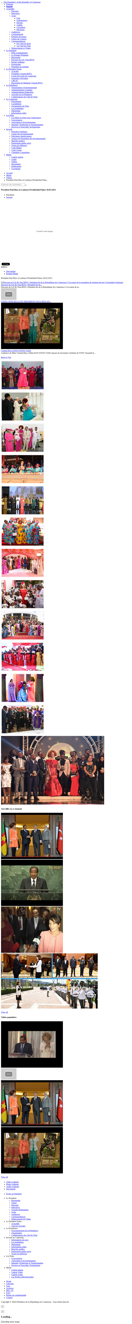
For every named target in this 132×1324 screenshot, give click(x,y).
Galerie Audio (17, 1275)
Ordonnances (21, 20)
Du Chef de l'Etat (23, 43)
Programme (16, 64)
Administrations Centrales (21, 90)
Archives (10, 1288)
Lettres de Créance (19, 39)
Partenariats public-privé (21, 143)
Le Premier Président (19, 55)
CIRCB (14, 81)
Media (8, 175)
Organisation (16, 1233)
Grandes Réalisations (19, 1210)
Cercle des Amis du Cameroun (23, 76)
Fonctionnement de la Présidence (24, 1231)
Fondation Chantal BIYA (21, 74)
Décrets (19, 23)
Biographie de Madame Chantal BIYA (27, 83)
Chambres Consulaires (20, 152)
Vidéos (14, 162)
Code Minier (16, 148)
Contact (9, 1297)
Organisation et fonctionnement (24, 87)
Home (8, 1281)
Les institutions (17, 108)
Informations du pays (19, 1240)
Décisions (20, 30)
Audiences (15, 32)
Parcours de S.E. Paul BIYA (22, 60)
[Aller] (26, 185)
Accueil (9, 173)
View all (4, 1012)
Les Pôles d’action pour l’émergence (26, 118)
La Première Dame (14, 69)
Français (9, 4)
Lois (18, 18)
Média (8, 155)
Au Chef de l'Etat (23, 46)
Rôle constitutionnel (19, 53)
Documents (16, 164)
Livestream (15, 169)
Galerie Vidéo (17, 1272)
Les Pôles (10, 115)
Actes (13, 16)
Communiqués (17, 34)
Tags (8, 1286)
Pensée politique (18, 62)
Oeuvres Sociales (18, 1226)
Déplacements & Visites (21, 1219)
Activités (15, 71)
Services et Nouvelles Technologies (25, 127)
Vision (14, 1203)
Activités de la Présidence (21, 94)
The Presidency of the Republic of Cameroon (22, 2)
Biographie (15, 57)
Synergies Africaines (19, 78)
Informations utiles (18, 113)
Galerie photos (17, 157)
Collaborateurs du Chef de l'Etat (24, 97)
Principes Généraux (19, 132)
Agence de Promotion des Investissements (28, 138)
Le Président (11, 50)
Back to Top (6, 357)
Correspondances (18, 41)
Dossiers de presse (18, 37)
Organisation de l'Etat (20, 106)
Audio (13, 159)
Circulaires (20, 27)
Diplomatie (15, 111)
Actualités (10, 9)
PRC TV (10, 1291)
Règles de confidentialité (16, 1295)
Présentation (16, 101)
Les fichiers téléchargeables (22, 1277)
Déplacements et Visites (21, 48)
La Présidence (12, 85)
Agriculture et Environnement (23, 122)
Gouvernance (16, 120)
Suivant (9, 197)
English (9, 6)
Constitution (16, 104)
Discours (15, 11)
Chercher (10, 1284)
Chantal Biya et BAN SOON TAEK (16, 351)
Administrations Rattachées (22, 92)
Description (11, 271)
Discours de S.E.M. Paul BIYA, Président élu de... (21, 285)
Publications (16, 166)
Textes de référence (19, 145)
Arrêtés (19, 25)
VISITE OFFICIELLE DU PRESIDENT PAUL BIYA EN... (26, 301)
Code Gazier (16, 150)
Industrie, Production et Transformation (27, 125)
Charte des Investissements (22, 134)
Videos (9, 178)
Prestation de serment (20, 67)
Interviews (15, 13)
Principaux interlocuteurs (21, 136)
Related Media (12, 274)
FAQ (8, 1293)
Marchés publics (18, 141)
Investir (9, 129)
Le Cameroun (11, 99)
